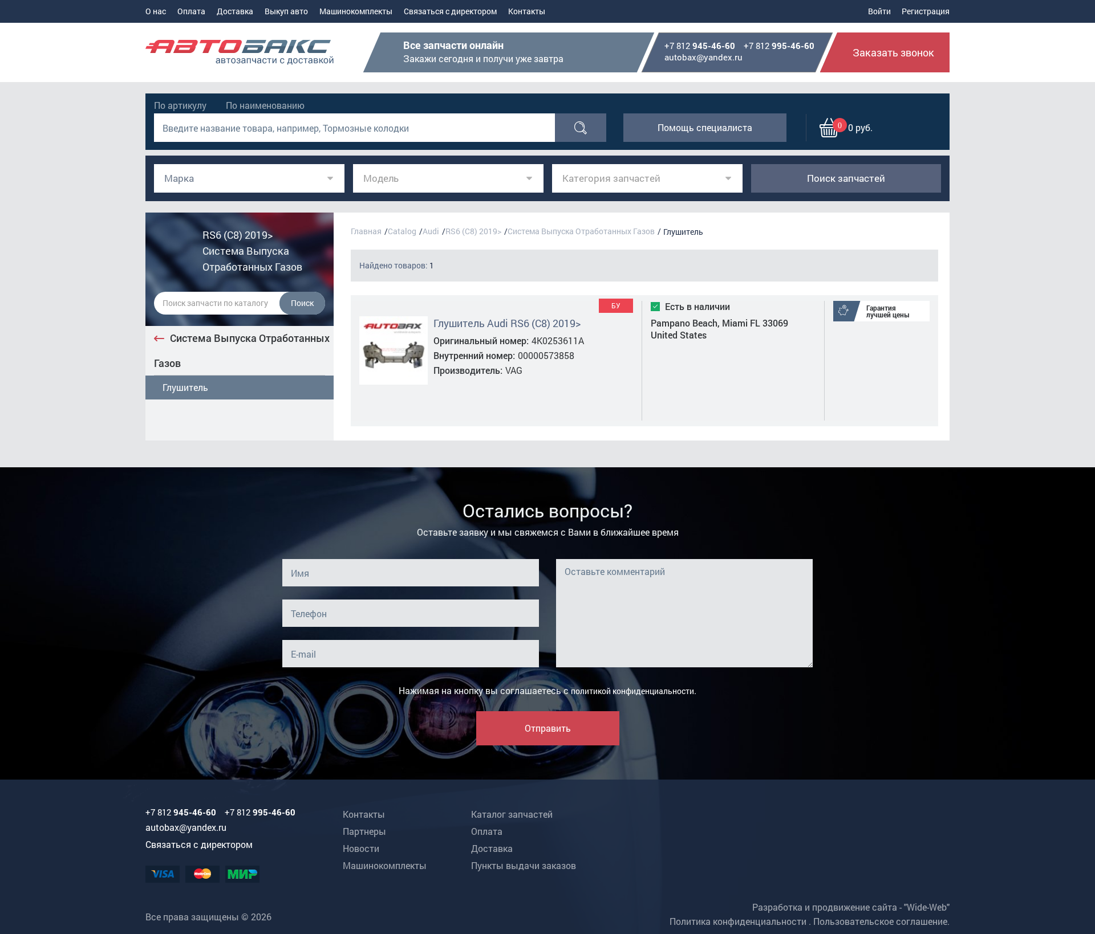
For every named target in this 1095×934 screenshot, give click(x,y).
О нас (155, 11)
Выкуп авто (286, 11)
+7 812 (699, 46)
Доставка (235, 11)
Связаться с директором (450, 11)
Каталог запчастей (512, 814)
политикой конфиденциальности (632, 691)
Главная (366, 231)
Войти (879, 11)
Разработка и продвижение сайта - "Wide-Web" (851, 907)
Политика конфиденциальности (738, 921)
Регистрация (926, 11)
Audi (431, 231)
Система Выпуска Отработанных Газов (242, 350)
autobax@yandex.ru (703, 57)
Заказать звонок (893, 52)
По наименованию (265, 105)
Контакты (526, 11)
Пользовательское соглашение (880, 921)
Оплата (191, 11)
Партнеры (364, 831)
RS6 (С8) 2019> (473, 231)
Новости (361, 848)
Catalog (402, 231)
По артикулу (180, 105)
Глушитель (185, 387)
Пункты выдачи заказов (523, 865)
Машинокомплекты (355, 11)
